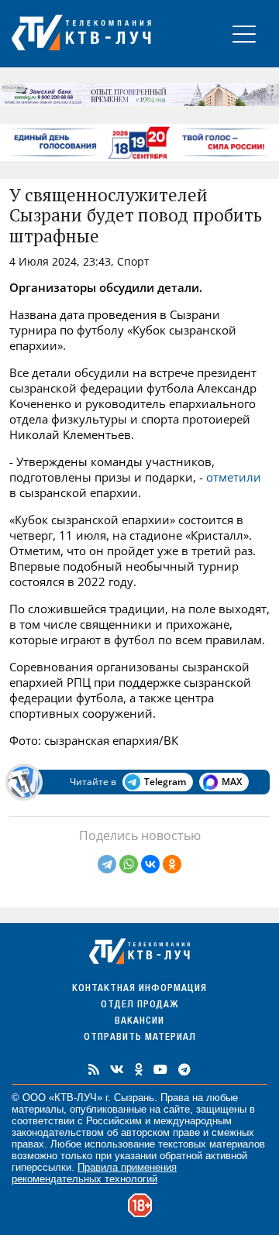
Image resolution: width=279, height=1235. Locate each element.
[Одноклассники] (172, 864)
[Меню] (244, 34)
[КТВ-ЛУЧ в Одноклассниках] (139, 1069)
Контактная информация (139, 989)
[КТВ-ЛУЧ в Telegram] (184, 1069)
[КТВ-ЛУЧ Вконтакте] (117, 1069)
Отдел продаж (139, 1005)
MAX (232, 781)
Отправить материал (140, 1038)
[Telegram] (107, 864)
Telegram (165, 781)
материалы (38, 1109)
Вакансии (139, 1022)
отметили (233, 477)
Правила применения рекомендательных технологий (94, 1173)
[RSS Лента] (93, 1069)
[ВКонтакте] (150, 864)
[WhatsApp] (128, 864)
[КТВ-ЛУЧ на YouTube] (160, 1069)
